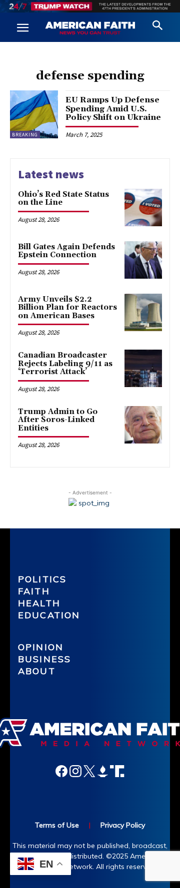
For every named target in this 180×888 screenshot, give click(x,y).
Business (44, 659)
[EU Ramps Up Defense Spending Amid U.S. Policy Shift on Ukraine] (34, 114)
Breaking (25, 134)
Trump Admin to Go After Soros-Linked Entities (58, 420)
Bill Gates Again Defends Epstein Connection (66, 251)
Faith (34, 591)
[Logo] (90, 28)
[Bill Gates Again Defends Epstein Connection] (143, 260)
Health (39, 603)
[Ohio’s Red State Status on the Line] (143, 207)
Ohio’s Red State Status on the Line (63, 199)
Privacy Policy (122, 825)
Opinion (41, 647)
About (37, 671)
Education (49, 615)
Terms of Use (57, 825)
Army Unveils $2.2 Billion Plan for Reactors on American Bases (67, 308)
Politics (42, 579)
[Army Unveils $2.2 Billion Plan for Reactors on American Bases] (143, 312)
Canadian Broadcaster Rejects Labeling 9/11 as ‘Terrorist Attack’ (65, 364)
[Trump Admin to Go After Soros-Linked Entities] (143, 425)
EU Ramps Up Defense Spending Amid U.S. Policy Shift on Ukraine (113, 108)
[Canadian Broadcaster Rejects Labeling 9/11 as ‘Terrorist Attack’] (143, 368)
